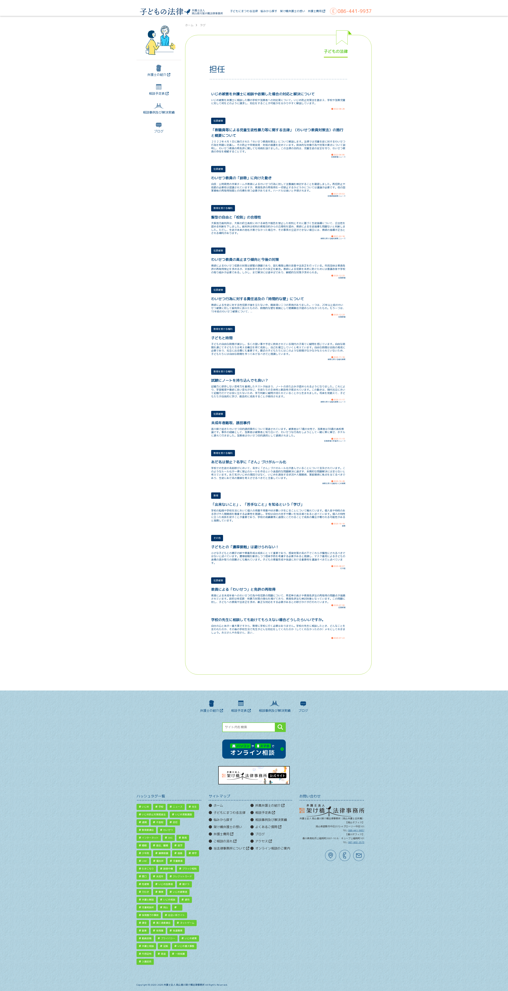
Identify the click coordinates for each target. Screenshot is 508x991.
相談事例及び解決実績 (159, 112)
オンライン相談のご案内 (272, 848)
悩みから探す (223, 819)
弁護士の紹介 (157, 74)
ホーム (189, 25)
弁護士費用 (222, 834)
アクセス (262, 841)
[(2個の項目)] (177, 907)
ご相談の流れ (223, 841)
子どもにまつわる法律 (229, 812)
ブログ (159, 131)
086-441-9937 (355, 11)
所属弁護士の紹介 (268, 805)
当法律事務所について (230, 848)
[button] (280, 727)
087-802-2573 (356, 842)
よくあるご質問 (266, 826)
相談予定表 (157, 93)
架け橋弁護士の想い (228, 826)
